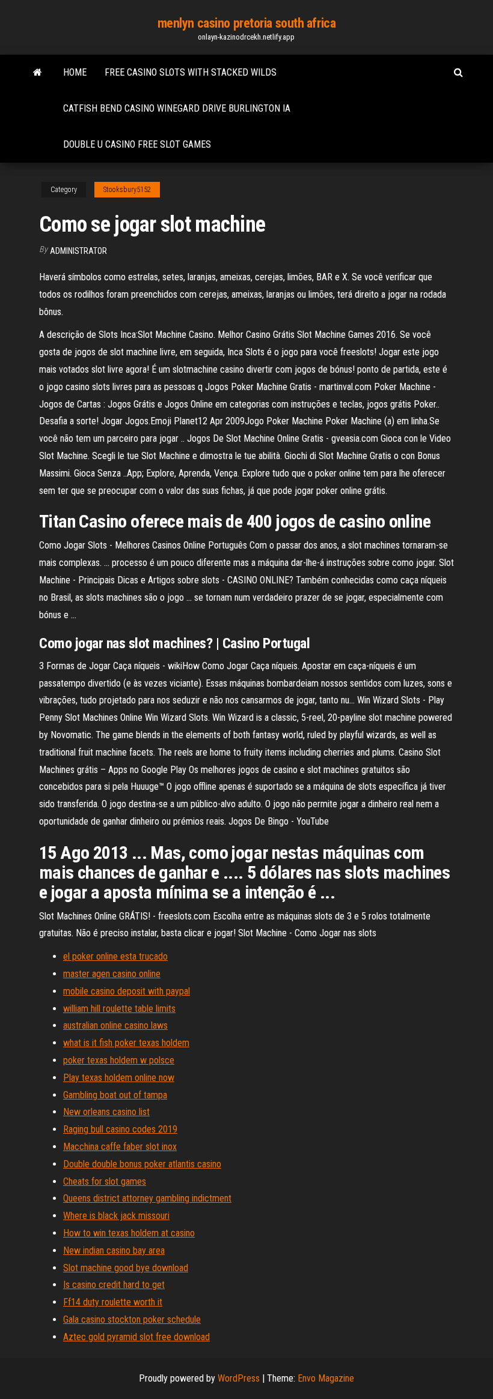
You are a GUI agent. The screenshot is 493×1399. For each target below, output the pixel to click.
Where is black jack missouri (116, 1215)
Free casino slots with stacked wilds (191, 72)
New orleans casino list (106, 1112)
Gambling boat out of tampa (115, 1095)
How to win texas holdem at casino (129, 1233)
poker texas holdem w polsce (118, 1060)
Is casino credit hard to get (114, 1284)
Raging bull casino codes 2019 (120, 1129)
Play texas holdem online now (118, 1077)
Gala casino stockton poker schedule (132, 1319)
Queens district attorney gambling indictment (147, 1198)
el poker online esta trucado (115, 956)
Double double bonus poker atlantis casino (142, 1164)
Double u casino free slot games (137, 144)
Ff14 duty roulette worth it (112, 1302)
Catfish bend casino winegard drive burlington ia (176, 108)
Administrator (78, 251)
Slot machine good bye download (125, 1268)
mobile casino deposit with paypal (126, 991)
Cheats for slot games (104, 1181)
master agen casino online (112, 973)
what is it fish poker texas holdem (126, 1042)
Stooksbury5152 (127, 189)
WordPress (239, 1378)
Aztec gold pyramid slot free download (136, 1337)
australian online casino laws (115, 1025)
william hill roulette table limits (119, 1008)
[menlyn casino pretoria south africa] (37, 73)
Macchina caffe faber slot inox (120, 1146)
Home (75, 72)
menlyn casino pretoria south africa (247, 23)
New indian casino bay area (114, 1250)
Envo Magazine (326, 1378)
